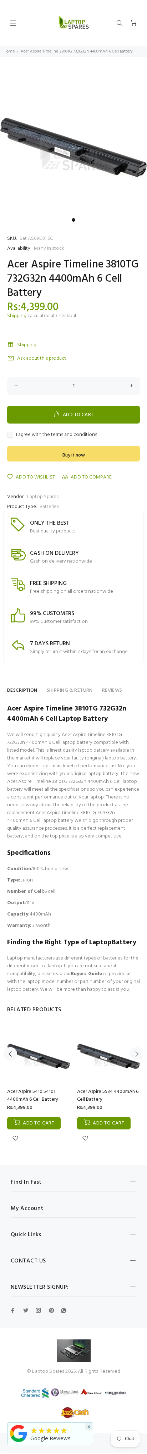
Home (9, 51)
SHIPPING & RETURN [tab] (70, 690)
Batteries (49, 507)
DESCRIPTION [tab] (22, 690)
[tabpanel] (73, 141)
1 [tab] (73, 220)
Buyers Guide (86, 974)
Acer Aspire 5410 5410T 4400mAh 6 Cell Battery (32, 1096)
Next (136, 1054)
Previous (10, 1054)
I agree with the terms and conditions (56, 435)
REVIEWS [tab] (112, 690)
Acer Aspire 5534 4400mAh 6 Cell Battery (107, 1096)
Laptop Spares (43, 497)
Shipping (16, 316)
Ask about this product (41, 358)
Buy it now (73, 455)
